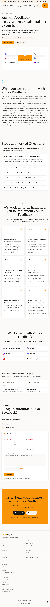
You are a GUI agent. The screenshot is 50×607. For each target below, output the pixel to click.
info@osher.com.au (10, 424)
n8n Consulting (5, 593)
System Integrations (6, 591)
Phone (27, 447)
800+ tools (26, 221)
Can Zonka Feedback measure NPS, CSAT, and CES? (20, 168)
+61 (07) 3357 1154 (9, 427)
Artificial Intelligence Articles (32, 545)
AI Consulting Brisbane (6, 579)
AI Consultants (5, 577)
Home (6, 5)
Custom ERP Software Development (9, 572)
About (25, 5)
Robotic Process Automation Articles (34, 552)
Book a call (38, 5)
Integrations (9, 13)
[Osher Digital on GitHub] (47, 602)
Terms (37, 602)
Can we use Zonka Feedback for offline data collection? (21, 183)
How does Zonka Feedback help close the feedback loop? (22, 188)
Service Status (5, 566)
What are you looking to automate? (14, 453)
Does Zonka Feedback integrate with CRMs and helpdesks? (23, 178)
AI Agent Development (6, 582)
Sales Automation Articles (31, 555)
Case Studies (19, 5)
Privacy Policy (43, 602)
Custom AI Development (7, 586)
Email (29, 439)
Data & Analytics (21, 37)
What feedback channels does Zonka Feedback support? (22, 156)
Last (15, 444)
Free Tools (34, 5)
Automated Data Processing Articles (34, 548)
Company (6, 447)
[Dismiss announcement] (48, 1)
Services (12, 5)
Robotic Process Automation (8, 589)
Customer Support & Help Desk (9, 37)
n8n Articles (28, 550)
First (4, 444)
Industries (4, 552)
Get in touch (45, 5)
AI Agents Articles (30, 543)
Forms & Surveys (31, 37)
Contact (3, 545)
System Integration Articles (32, 557)
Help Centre (4, 564)
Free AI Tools (4, 559)
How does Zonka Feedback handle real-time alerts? (20, 173)
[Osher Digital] (3, 5)
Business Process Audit (6, 575)
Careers (3, 562)
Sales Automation (5, 584)
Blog (30, 5)
